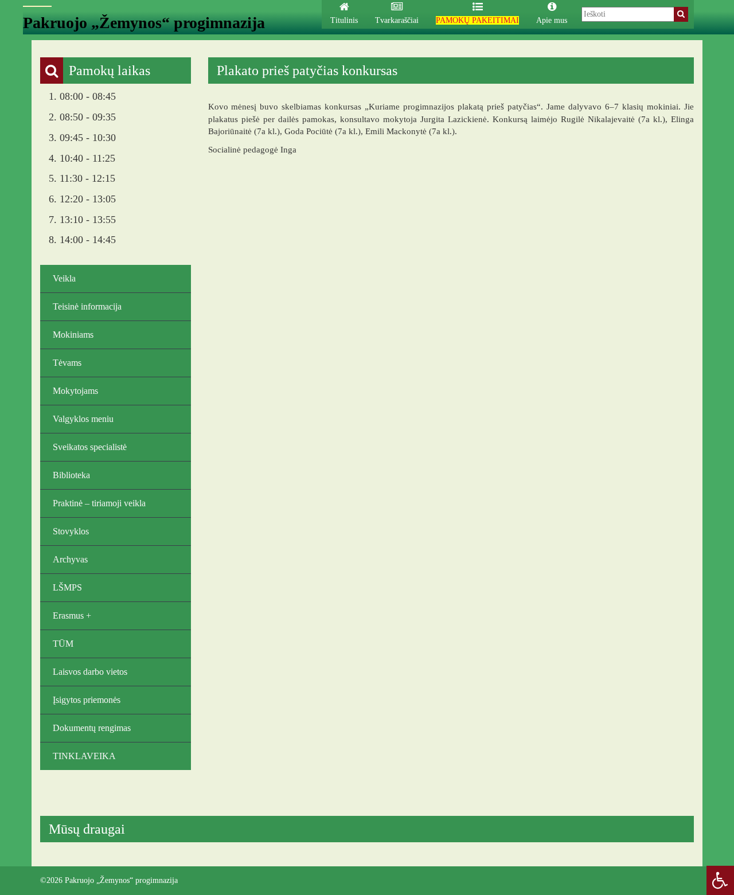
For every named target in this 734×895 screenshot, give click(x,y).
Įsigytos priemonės (86, 700)
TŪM (63, 643)
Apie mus (551, 20)
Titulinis (344, 20)
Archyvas (70, 559)
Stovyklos (71, 531)
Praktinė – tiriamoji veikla (99, 503)
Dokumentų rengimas (92, 728)
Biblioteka (71, 475)
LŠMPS (67, 587)
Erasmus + (72, 615)
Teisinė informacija (87, 306)
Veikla (64, 278)
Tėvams (67, 363)
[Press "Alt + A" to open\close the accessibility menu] (720, 880)
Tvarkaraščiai (397, 20)
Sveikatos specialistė (90, 447)
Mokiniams (73, 334)
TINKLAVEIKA (84, 756)
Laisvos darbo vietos (90, 672)
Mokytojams (75, 391)
